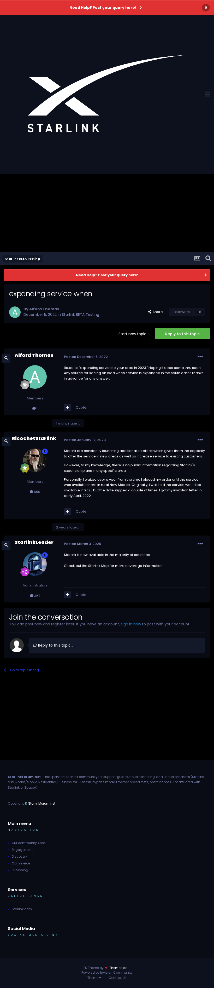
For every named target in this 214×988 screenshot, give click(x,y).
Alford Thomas (44, 309)
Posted (86, 356)
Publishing (20, 870)
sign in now (131, 624)
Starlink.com (22, 909)
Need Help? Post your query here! (102, 7)
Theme (93, 977)
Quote (81, 407)
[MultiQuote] (67, 407)
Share (157, 311)
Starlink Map (98, 565)
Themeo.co (118, 968)
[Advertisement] (107, 212)
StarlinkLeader (34, 542)
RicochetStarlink (34, 438)
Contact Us (118, 977)
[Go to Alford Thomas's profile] (15, 312)
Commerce (21, 863)
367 (36, 595)
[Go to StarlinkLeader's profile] (35, 564)
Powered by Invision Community (107, 972)
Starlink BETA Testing (80, 314)
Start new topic (132, 333)
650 (36, 491)
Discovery (19, 856)
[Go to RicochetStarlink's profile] (35, 460)
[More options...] (200, 357)
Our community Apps (29, 843)
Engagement (22, 849)
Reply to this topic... (55, 645)
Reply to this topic (182, 333)
